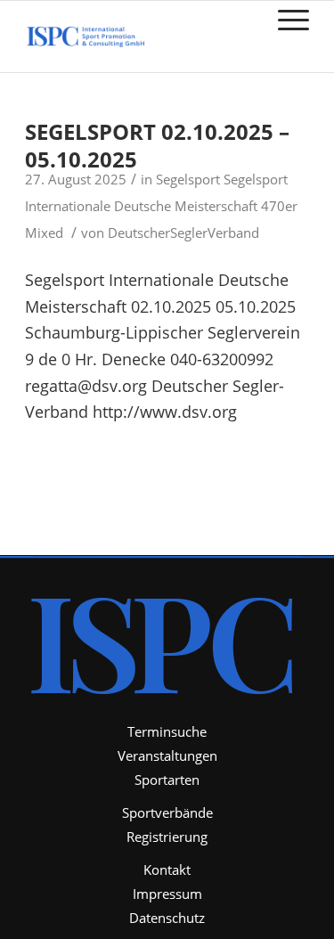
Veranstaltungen (167, 755)
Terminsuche (167, 731)
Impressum (167, 893)
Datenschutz (167, 918)
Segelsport (188, 179)
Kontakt (167, 869)
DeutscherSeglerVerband (183, 232)
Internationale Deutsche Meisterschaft (141, 206)
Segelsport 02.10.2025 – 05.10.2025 (157, 145)
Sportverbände (167, 812)
